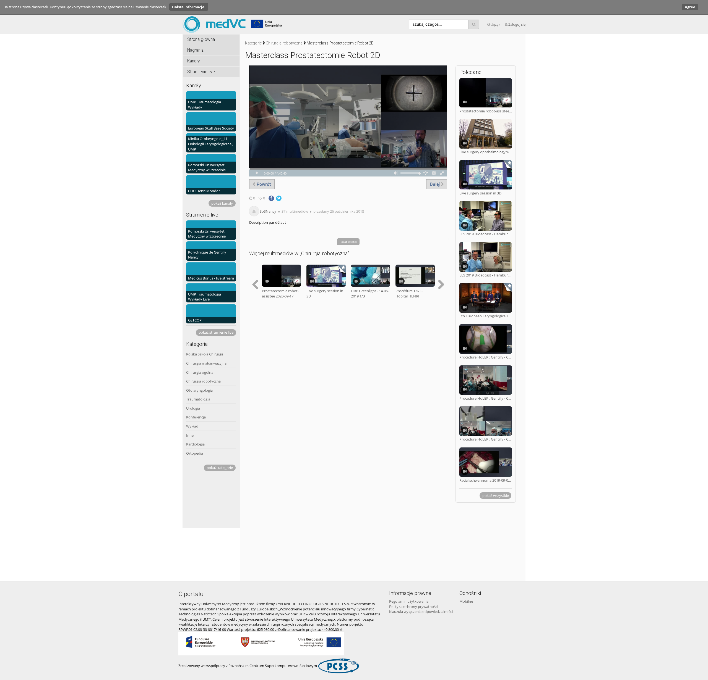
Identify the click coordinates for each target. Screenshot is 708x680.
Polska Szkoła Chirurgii (204, 354)
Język (495, 24)
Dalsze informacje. (188, 6)
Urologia (193, 408)
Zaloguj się (516, 24)
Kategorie (253, 43)
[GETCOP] (211, 313)
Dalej (435, 184)
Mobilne (466, 601)
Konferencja (196, 417)
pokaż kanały (222, 203)
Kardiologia (195, 444)
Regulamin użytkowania (408, 601)
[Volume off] (396, 173)
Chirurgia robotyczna (203, 381)
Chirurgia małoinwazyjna (206, 363)
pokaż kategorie (220, 467)
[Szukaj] (473, 24)
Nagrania (195, 50)
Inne (190, 435)
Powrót (263, 184)
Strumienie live (201, 71)
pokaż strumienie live (216, 332)
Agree (690, 6)
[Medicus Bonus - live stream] (211, 271)
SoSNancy (268, 211)
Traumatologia (198, 399)
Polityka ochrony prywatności (413, 606)
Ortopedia (194, 453)
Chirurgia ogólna (199, 372)
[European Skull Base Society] (211, 121)
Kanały (193, 61)
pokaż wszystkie (495, 495)
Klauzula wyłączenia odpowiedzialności (421, 611)
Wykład (192, 426)
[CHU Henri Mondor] (211, 184)
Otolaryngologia (199, 390)
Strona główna (201, 39)
